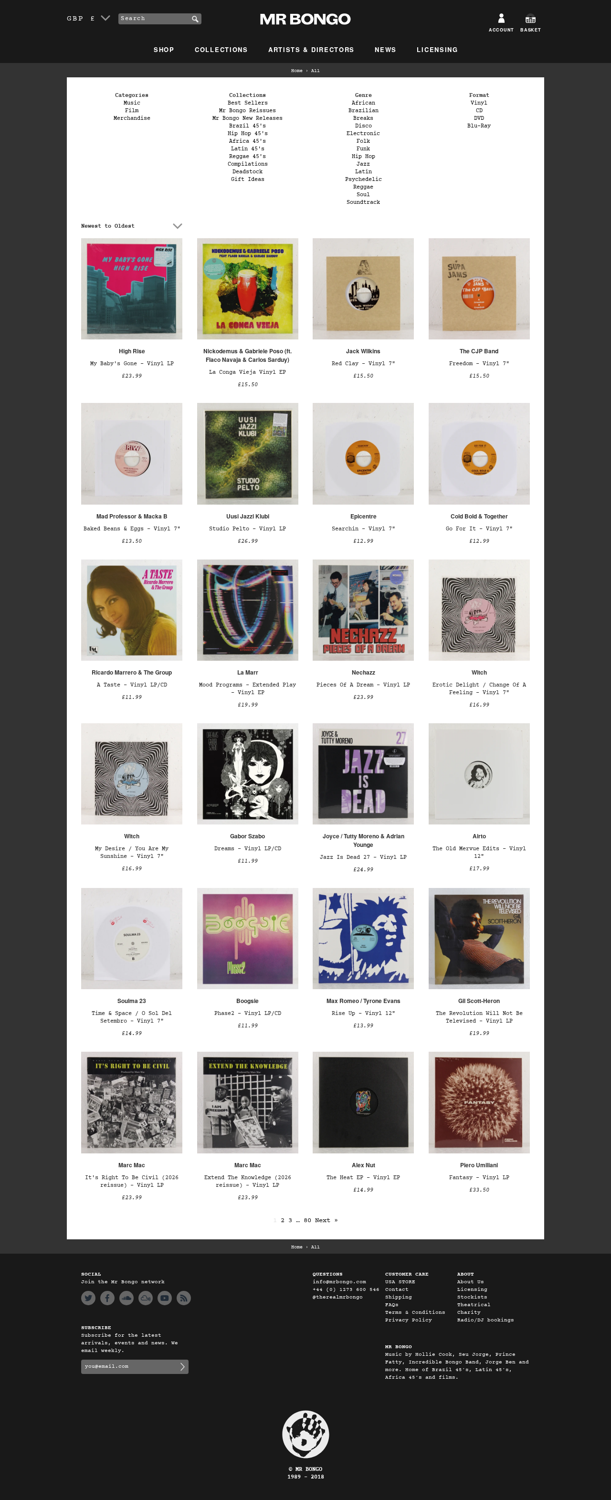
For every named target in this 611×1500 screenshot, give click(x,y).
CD (479, 111)
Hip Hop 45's (248, 133)
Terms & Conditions (415, 1312)
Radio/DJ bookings (485, 1320)
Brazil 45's (247, 126)
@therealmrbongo (338, 1297)
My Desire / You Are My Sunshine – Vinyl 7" (132, 852)
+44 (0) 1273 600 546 (346, 1289)
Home (297, 71)
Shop (164, 49)
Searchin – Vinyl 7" (363, 529)
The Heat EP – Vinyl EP (363, 1178)
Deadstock (247, 172)
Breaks (363, 118)
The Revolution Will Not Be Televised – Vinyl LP (479, 1017)
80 (307, 1220)
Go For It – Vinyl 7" (479, 529)
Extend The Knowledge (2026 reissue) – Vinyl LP (247, 1181)
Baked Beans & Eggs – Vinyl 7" (132, 529)
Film (131, 111)
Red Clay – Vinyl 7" (363, 364)
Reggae (363, 187)
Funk (363, 149)
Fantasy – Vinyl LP (479, 1178)
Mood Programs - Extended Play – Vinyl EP (247, 689)
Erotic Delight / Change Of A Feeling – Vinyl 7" (479, 689)
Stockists (472, 1297)
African (363, 103)
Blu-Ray (479, 126)
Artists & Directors (311, 49)
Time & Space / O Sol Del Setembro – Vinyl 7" (132, 1017)
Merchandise (132, 118)
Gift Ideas (247, 179)
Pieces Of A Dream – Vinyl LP (363, 685)
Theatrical (474, 1305)
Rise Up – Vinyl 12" (363, 1013)
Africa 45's (247, 141)
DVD (479, 118)
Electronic (363, 133)
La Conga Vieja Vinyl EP (247, 372)
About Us (470, 1282)
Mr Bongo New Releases (247, 118)
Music (132, 103)
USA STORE (400, 1282)
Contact (397, 1289)
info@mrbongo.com (339, 1282)
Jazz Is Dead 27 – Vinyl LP (363, 857)
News (386, 49)
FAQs (392, 1305)
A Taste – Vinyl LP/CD (132, 685)
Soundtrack (363, 202)
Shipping (398, 1297)
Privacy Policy (408, 1320)
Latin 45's (247, 149)
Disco (363, 126)
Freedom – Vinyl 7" (479, 364)
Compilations (248, 164)
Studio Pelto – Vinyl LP (247, 529)
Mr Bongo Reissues (247, 111)
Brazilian (363, 111)
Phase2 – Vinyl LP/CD (247, 1013)
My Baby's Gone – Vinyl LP (132, 364)
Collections (221, 49)
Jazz (363, 164)
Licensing (437, 49)
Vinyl (479, 103)
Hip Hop (363, 156)
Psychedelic (363, 179)
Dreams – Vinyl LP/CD (247, 849)
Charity (469, 1312)
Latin (363, 172)
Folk (363, 141)
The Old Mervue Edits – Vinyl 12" (479, 852)
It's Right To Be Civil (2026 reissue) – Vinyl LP (132, 1181)
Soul (363, 195)
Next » (326, 1220)
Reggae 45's (247, 156)
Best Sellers (248, 103)
